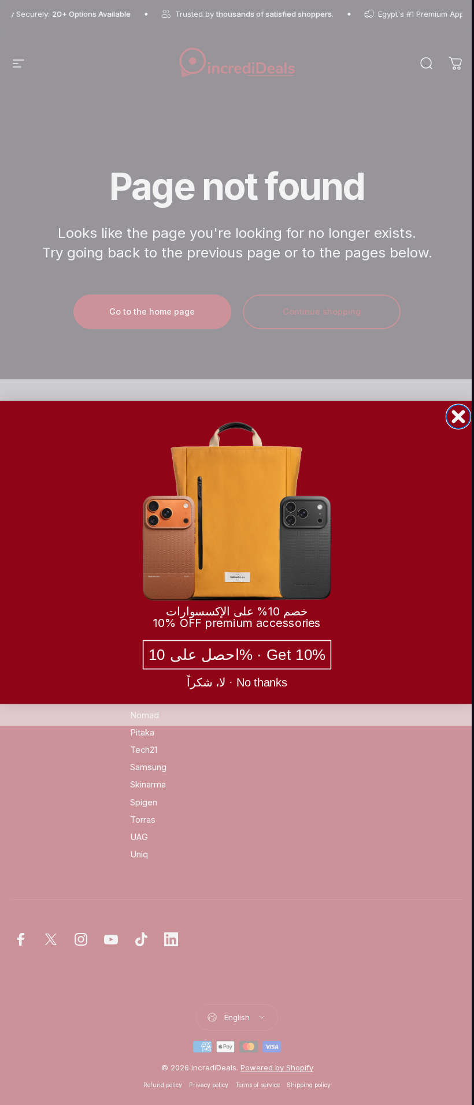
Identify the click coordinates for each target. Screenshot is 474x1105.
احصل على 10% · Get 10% (237, 654)
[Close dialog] (458, 416)
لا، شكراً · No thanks (237, 683)
